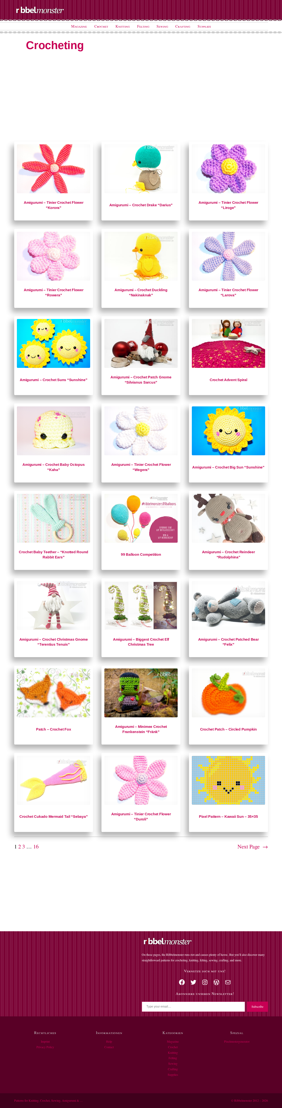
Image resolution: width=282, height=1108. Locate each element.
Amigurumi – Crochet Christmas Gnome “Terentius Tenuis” (53, 642)
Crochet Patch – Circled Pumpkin (228, 729)
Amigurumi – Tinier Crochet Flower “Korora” (53, 205)
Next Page (252, 846)
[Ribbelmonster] (40, 12)
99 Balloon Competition (141, 554)
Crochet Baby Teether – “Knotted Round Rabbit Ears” (53, 554)
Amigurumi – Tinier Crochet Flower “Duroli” (141, 816)
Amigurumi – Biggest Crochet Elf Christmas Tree (141, 642)
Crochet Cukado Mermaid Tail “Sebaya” (53, 817)
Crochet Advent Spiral (228, 380)
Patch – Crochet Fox (53, 729)
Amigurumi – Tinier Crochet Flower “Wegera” (141, 467)
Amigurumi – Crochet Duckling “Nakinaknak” (141, 292)
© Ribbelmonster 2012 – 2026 (249, 1100)
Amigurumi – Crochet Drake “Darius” (141, 205)
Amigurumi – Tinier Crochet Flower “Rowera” (53, 292)
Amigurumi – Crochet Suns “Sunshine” (53, 380)
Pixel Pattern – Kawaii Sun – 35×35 (228, 817)
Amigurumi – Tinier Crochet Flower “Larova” (228, 292)
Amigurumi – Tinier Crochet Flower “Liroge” (228, 205)
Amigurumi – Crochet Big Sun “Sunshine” (228, 467)
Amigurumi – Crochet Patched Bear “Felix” (228, 642)
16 (36, 846)
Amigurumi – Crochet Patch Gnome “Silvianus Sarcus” (140, 379)
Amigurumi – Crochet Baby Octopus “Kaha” (53, 467)
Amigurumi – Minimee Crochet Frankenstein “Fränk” (141, 729)
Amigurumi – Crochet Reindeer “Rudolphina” (228, 554)
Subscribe (257, 1006)
